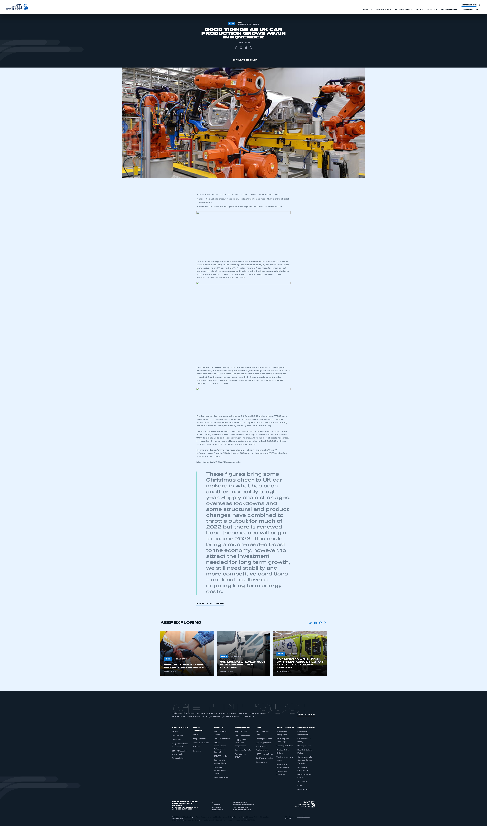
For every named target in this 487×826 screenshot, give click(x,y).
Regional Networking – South (220, 770)
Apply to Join (241, 732)
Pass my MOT (303, 789)
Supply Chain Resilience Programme (241, 743)
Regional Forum (221, 777)
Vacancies (176, 740)
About (175, 732)
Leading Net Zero (284, 746)
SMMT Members (242, 736)
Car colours (261, 762)
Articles (196, 747)
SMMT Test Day (221, 756)
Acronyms (302, 781)
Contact (197, 751)
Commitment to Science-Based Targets (304, 760)
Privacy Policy (304, 746)
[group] (187, 653)
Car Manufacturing (264, 758)
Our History (177, 736)
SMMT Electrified (222, 739)
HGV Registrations (264, 754)
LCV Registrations (264, 743)
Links (299, 785)
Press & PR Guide (201, 743)
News (195, 735)
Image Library (199, 739)
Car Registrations (264, 739)
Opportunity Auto (243, 750)
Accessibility (178, 758)
